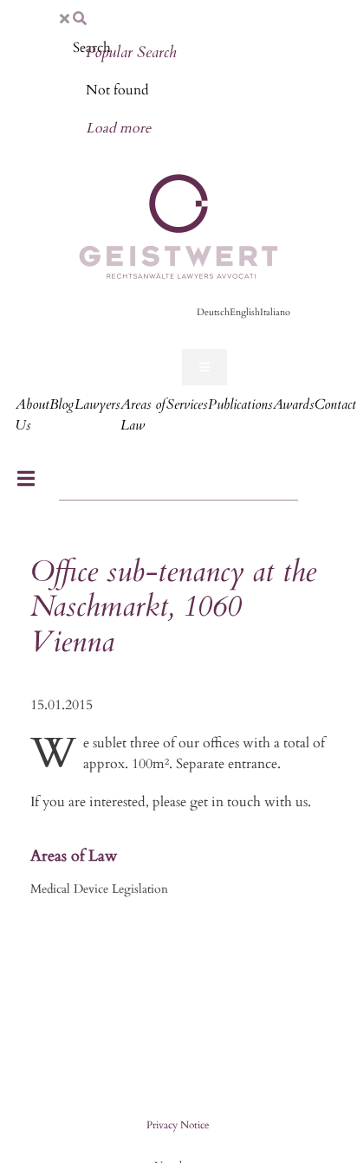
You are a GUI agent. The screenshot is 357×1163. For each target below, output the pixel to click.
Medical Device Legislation (99, 889)
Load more (118, 128)
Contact (335, 404)
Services (186, 404)
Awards (293, 404)
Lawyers (97, 404)
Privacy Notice (177, 1125)
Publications (240, 404)
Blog (61, 404)
